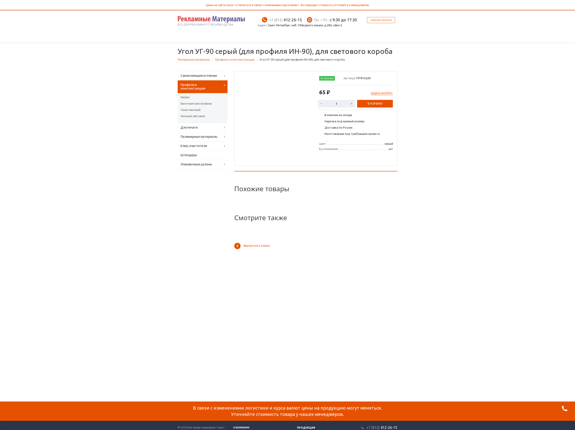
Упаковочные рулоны (196, 164)
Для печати (189, 127)
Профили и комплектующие (193, 86)
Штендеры (189, 155)
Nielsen (185, 97)
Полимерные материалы (199, 136)
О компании (241, 427)
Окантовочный (191, 109)
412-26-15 (285, 20)
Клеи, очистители (194, 146)
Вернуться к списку (257, 245)
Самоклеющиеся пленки (199, 75)
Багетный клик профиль (196, 103)
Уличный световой (193, 116)
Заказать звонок (381, 20)
